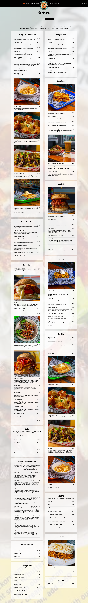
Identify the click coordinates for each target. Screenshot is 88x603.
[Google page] (86, 3)
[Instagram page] (84, 3)
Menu (24, 3)
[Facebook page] (83, 3)
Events (37, 3)
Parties (54, 3)
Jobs (58, 3)
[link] (44, 5)
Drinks (27, 3)
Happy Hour (32, 3)
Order (50, 3)
